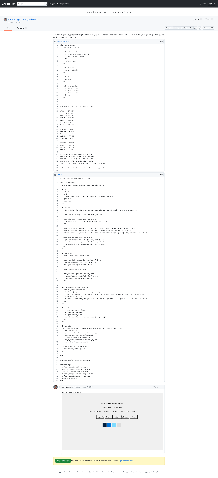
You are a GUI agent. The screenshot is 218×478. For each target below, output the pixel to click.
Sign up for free (63, 461)
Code (9, 28)
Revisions (21, 28)
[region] (109, 107)
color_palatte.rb (30, 19)
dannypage (14, 19)
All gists (52, 4)
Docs (113, 472)
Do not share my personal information (147, 472)
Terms (79, 472)
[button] (195, 28)
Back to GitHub (63, 4)
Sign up (212, 4)
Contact (118, 472)
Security (91, 472)
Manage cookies (128, 472)
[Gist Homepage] (8, 3)
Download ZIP (208, 28)
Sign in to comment (126, 461)
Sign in (203, 4)
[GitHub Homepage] (60, 471)
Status (98, 472)
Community (105, 472)
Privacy (84, 472)
